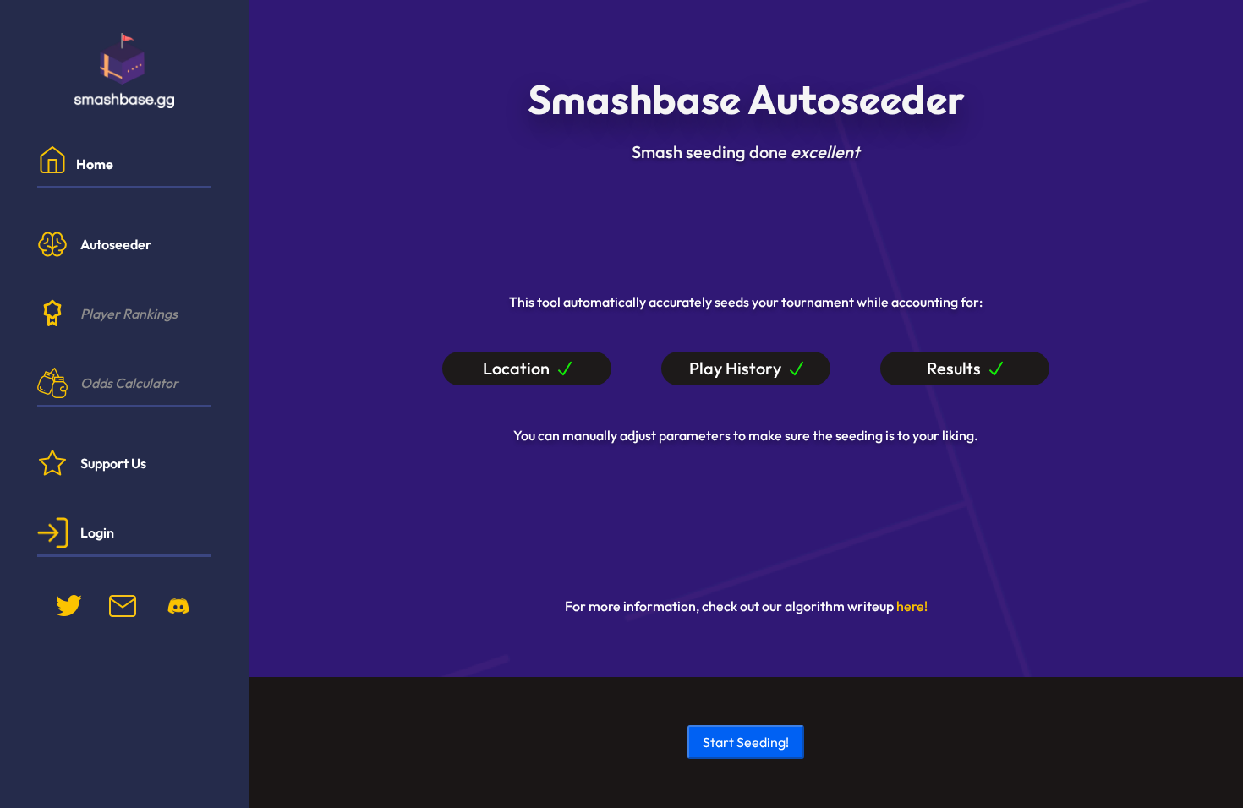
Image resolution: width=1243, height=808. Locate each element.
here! (912, 606)
